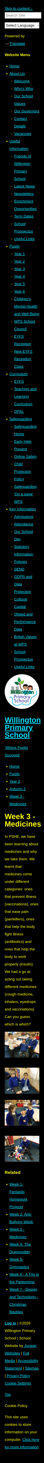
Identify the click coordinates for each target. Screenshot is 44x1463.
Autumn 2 (17, 789)
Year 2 (14, 781)
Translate (17, 43)
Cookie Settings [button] (18, 1383)
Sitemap (32, 1368)
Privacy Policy (18, 1376)
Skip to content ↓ (19, 8)
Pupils (14, 774)
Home (14, 766)
